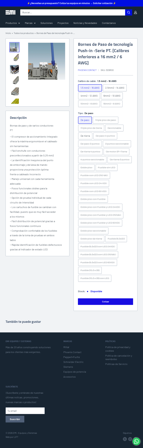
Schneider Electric (73, 361)
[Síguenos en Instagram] (130, 439)
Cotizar (105, 301)
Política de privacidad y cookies (117, 349)
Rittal (66, 347)
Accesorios (69, 376)
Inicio (8, 33)
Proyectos (63, 22)
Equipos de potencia (74, 371)
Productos (11, 22)
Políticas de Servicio (116, 363)
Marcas (29, 22)
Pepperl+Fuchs (71, 357)
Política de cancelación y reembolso (118, 357)
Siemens (68, 366)
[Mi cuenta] (135, 12)
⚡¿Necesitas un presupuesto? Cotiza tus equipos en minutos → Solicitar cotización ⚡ (71, 3)
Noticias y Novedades (85, 22)
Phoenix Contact (87, 70)
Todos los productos (24, 33)
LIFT (16, 437)
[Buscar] (128, 12)
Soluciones (46, 22)
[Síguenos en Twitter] (125, 439)
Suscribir (15, 419)
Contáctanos (109, 22)
